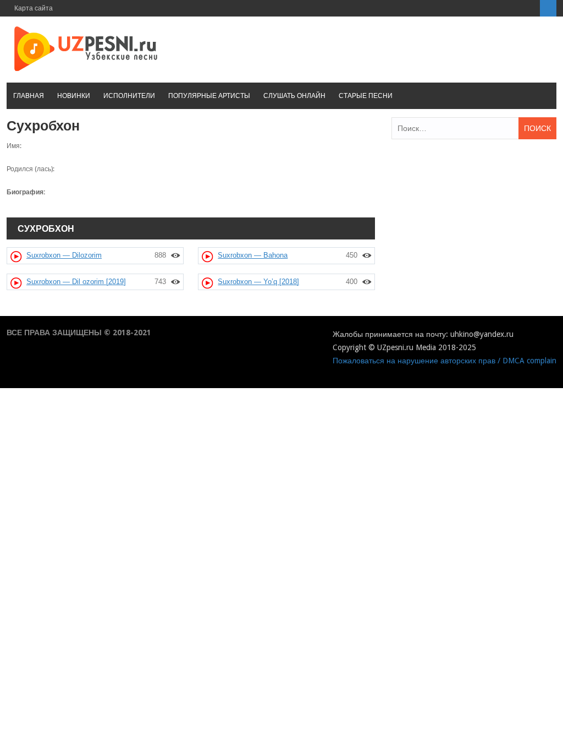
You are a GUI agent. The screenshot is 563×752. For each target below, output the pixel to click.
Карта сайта (33, 8)
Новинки (73, 96)
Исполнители (129, 96)
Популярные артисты (209, 96)
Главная (28, 96)
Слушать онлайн (294, 96)
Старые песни (366, 96)
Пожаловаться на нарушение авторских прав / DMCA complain (444, 360)
